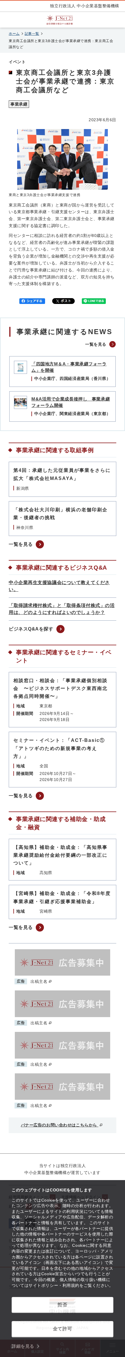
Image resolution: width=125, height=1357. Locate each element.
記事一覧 (32, 34)
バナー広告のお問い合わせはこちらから (60, 1125)
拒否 (62, 1304)
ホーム (14, 34)
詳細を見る (23, 1346)
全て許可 (62, 1328)
